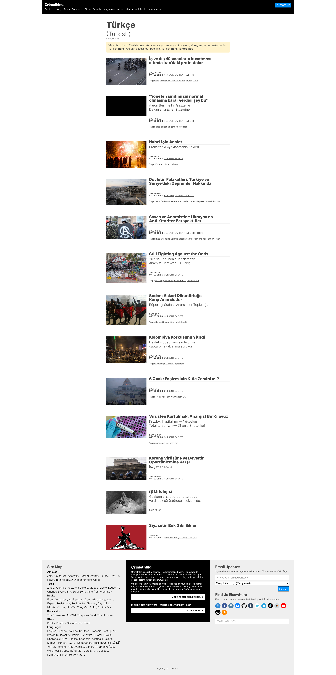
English (51, 631)
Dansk (89, 646)
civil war (216, 238)
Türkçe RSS (185, 48)
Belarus (174, 238)
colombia (179, 363)
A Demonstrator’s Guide (86, 579)
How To (114, 575)
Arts (49, 575)
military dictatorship (178, 322)
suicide (183, 126)
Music (103, 587)
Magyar (51, 642)
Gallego (103, 650)
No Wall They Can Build (81, 607)
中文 (64, 638)
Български (54, 638)
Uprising (173, 164)
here (141, 45)
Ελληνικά (87, 635)
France (158, 164)
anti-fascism (205, 238)
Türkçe (62, 642)
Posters (72, 587)
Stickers (83, 587)
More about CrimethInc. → (187, 597)
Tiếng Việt (76, 650)
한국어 (51, 646)
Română (62, 646)
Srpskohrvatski (102, 642)
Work (110, 599)
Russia (158, 238)
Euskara (107, 638)
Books (48, 9)
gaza (157, 126)
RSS (59, 572)
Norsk (63, 654)
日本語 (107, 635)
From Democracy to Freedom (65, 599)
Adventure (60, 575)
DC (184, 396)
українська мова (57, 650)
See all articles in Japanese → (143, 9)
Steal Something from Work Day (92, 591)
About (120, 9)
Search (97, 9)
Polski (75, 635)
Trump (189, 80)
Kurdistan (175, 80)
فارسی (72, 642)
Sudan (158, 322)
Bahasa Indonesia (79, 638)
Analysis (169, 75)
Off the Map (105, 607)
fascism (194, 238)
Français (96, 631)
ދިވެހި (95, 650)
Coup (165, 322)
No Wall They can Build (81, 615)
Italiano (73, 631)
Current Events (184, 75)
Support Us (283, 5)
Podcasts (77, 9)
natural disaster (212, 201)
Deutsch (84, 631)
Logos (112, 587)
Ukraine (166, 238)
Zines (50, 587)
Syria (182, 80)
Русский (65, 635)
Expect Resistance (58, 603)
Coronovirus (172, 443)
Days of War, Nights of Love (180, 537)
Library (58, 9)
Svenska (79, 646)
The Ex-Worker (56, 615)
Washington (176, 396)
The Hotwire (105, 615)
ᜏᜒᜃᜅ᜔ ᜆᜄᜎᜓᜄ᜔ (77, 654)
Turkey (164, 201)
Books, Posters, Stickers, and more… (69, 623)
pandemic (168, 280)
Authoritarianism (184, 201)
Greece (171, 201)
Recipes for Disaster (84, 603)
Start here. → (195, 610)
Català (88, 650)
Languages (109, 9)
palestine (165, 126)
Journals (60, 587)
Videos (94, 587)
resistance (165, 80)
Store (88, 9)
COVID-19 (169, 363)
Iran (157, 80)
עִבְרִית (98, 646)
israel (195, 80)
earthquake (198, 201)
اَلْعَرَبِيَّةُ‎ (116, 642)
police (166, 164)
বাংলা (70, 646)
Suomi (98, 635)
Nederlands (84, 642)
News (50, 579)
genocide (175, 126)
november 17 (180, 280)
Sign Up (283, 589)
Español (62, 631)
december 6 (193, 280)
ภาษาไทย (108, 646)
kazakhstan (184, 238)
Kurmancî (53, 654)
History (198, 233)
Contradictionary (95, 599)
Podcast (52, 611)
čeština (96, 638)
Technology (63, 579)
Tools (67, 9)
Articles (52, 571)
